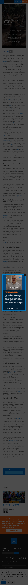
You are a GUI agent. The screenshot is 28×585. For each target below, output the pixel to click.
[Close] (25, 275)
